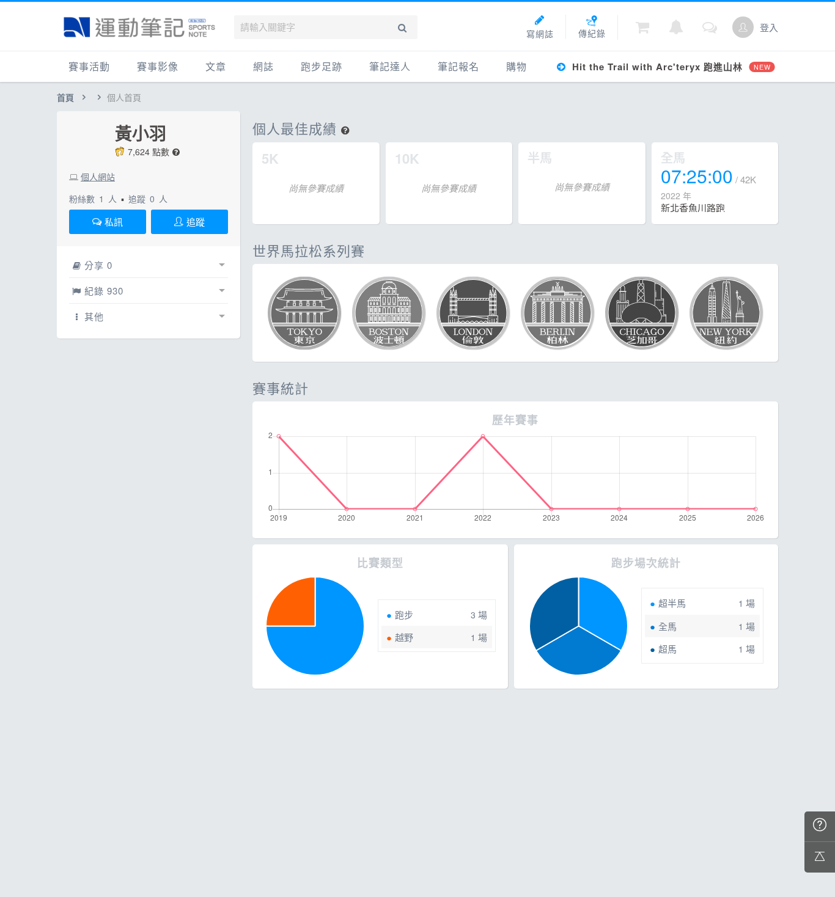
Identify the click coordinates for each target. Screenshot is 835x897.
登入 (769, 27)
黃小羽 (140, 133)
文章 (215, 66)
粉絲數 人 (93, 198)
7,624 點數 (148, 151)
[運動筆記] (139, 27)
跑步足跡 (321, 66)
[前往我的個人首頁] (743, 27)
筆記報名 (458, 66)
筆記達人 (390, 66)
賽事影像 (157, 66)
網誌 (263, 66)
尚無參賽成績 (316, 187)
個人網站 (98, 176)
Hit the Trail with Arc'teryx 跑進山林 (669, 66)
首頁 (65, 97)
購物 (516, 66)
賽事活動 (89, 66)
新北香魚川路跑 (693, 207)
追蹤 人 (147, 198)
